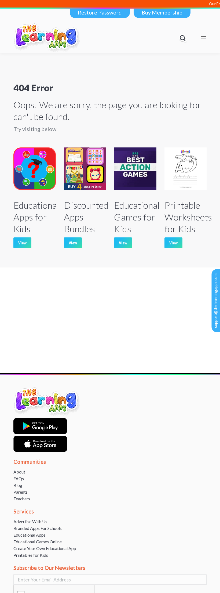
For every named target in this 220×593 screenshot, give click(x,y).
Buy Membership (162, 12)
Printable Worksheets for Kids (188, 217)
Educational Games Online (37, 541)
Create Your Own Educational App (44, 548)
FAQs (18, 478)
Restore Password (100, 12)
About (19, 471)
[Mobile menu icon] (204, 38)
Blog (17, 485)
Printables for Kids (30, 555)
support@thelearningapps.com (215, 300)
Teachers (21, 498)
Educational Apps (29, 534)
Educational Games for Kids (137, 217)
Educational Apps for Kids (36, 217)
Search (183, 38)
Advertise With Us (30, 521)
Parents (20, 491)
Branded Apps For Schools (37, 528)
